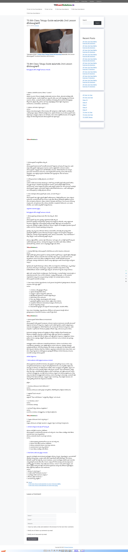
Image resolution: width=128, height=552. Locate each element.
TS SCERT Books (88, 117)
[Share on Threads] (126, 281)
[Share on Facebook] (126, 276)
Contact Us (99, 1)
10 (59, 551)
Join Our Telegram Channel (76, 551)
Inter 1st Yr (66, 551)
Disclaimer (92, 1)
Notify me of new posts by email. (37, 534)
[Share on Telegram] (126, 273)
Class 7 (85, 105)
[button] (64, 550)
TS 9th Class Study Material (77, 9)
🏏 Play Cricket (82, 551)
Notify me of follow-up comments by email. (40, 530)
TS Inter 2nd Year (88, 115)
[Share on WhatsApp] (126, 270)
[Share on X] (126, 278)
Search (85, 20)
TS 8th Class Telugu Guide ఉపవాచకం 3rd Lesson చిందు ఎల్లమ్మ (43, 485)
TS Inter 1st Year (48, 9)
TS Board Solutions (45, 550)
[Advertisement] (51, 81)
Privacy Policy (84, 1)
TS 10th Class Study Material (62, 9)
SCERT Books (62, 551)
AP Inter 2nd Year (88, 97)
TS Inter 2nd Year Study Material (34, 9)
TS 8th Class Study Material (33, 13)
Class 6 (85, 102)
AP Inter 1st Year (87, 95)
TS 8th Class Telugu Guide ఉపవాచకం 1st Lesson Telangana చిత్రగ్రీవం (44, 484)
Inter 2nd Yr (70, 551)
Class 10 (85, 100)
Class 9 (85, 110)
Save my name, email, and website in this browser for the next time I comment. (51, 527)
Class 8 (30, 482)
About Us (77, 1)
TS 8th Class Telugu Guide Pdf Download (49, 54)
